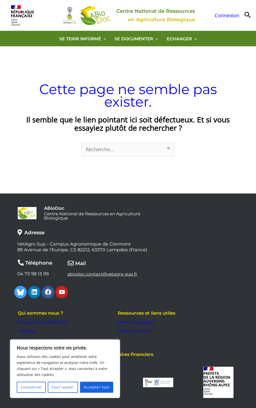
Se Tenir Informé (80, 38)
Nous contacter (134, 330)
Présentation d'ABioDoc (43, 322)
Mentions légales (136, 322)
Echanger (179, 38)
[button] (247, 15)
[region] (65, 368)
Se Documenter (133, 38)
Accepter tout (97, 387)
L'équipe (27, 330)
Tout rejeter (63, 387)
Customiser (31, 387)
